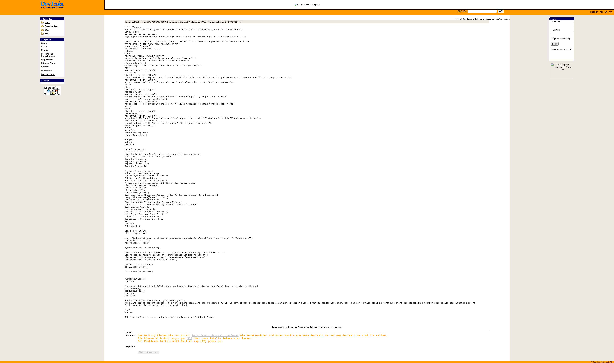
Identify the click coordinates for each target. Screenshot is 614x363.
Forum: (131, 22)
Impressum (46, 71)
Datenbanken (51, 26)
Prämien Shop (48, 63)
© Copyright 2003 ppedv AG (602, 362)
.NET (47, 22)
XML (47, 33)
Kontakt (45, 67)
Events (44, 50)
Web (47, 30)
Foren (44, 47)
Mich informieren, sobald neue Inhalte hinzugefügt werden (483, 19)
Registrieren (47, 60)
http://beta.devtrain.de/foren (215, 335)
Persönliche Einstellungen (48, 55)
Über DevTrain (48, 74)
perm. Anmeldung (562, 38)
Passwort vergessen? (561, 49)
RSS (189, 338)
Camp (44, 43)
